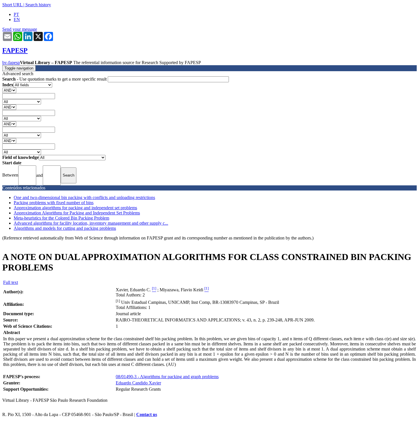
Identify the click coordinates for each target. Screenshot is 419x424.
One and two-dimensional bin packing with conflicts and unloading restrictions (84, 197)
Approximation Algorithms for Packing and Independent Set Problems (77, 212)
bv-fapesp (11, 62)
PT (16, 14)
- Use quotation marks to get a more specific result (55, 79)
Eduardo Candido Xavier (138, 382)
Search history (38, 4)
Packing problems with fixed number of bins (53, 202)
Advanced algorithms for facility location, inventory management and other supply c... (91, 223)
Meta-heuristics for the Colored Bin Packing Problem (61, 218)
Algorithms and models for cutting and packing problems (65, 228)
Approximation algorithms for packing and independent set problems (75, 207)
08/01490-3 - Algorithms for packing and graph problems (167, 376)
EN (17, 19)
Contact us (146, 414)
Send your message (19, 29)
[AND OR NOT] (9, 90)
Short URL (12, 4)
